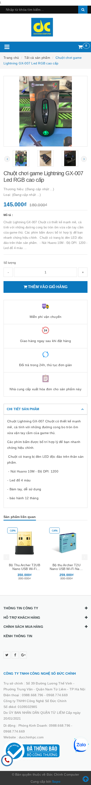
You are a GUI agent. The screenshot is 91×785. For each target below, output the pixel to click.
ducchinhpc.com (31, 737)
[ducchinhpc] (45, 27)
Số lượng (10, 262)
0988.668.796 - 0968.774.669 (45, 695)
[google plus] (23, 655)
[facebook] (15, 655)
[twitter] (7, 655)
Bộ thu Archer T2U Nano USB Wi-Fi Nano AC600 (66, 568)
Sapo (56, 781)
